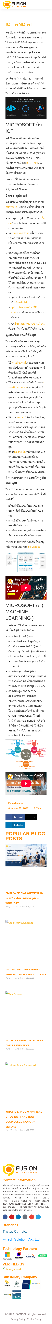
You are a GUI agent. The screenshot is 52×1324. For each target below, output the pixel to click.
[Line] (25, 1216)
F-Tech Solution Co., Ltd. (22, 1239)
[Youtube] (11, 1216)
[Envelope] (31, 1216)
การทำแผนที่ (18, 362)
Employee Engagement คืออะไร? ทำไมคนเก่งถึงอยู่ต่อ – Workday (24, 898)
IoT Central (33, 546)
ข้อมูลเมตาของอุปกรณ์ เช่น (30, 323)
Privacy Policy (18, 1319)
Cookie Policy (34, 1319)
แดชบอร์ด (20, 451)
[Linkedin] (18, 1216)
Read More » (10, 913)
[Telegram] (38, 1216)
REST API (32, 162)
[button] (46, 5)
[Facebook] (5, 1216)
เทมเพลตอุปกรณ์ (20, 233)
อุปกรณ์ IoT (12, 206)
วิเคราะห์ (21, 417)
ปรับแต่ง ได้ (20, 302)
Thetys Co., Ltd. (15, 1231)
